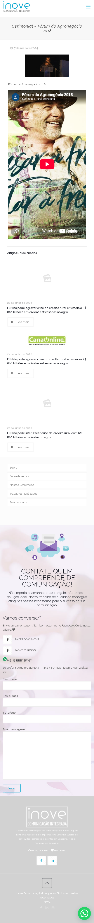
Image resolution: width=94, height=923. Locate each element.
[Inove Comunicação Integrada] (16, 6)
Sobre (13, 467)
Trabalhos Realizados (23, 493)
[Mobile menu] (88, 6)
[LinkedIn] (47, 908)
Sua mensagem (14, 729)
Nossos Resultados (22, 485)
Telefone (9, 712)
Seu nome (10, 679)
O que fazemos (19, 476)
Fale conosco (18, 502)
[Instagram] (53, 908)
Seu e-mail (10, 696)
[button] (84, 913)
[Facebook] (41, 908)
